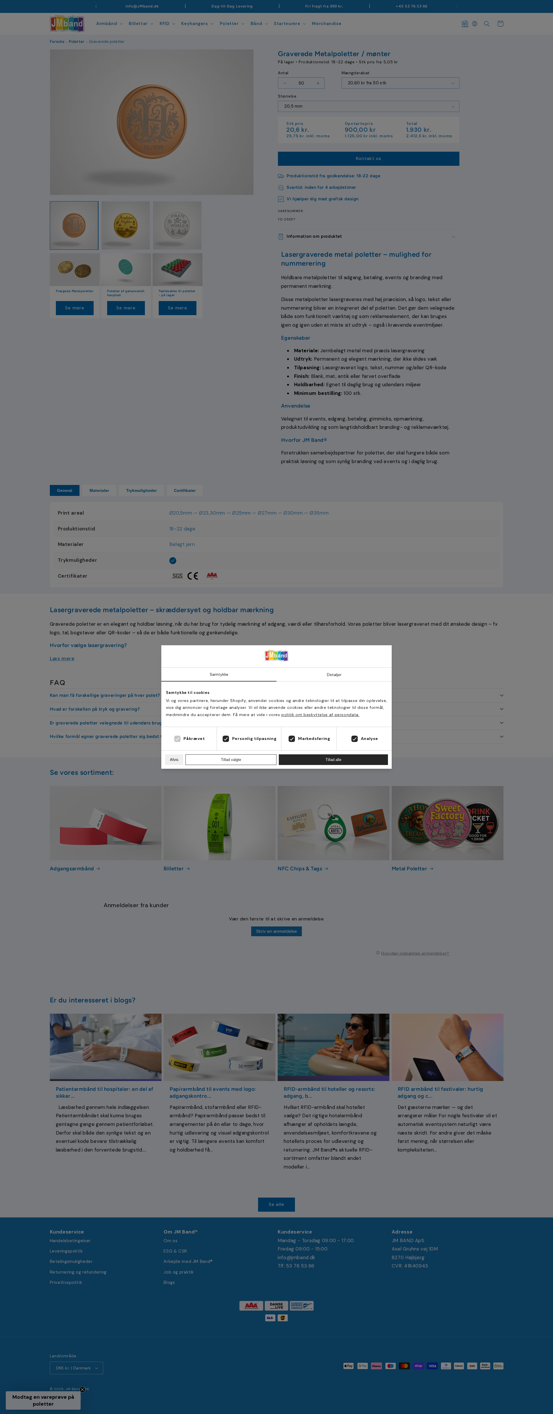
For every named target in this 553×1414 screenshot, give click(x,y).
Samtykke (219, 674)
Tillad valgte (231, 760)
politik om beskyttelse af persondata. (320, 714)
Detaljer (334, 674)
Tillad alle (333, 760)
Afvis (174, 760)
